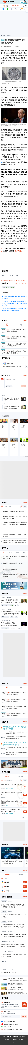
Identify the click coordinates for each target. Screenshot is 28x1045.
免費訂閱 (24, 1016)
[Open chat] (25, 9)
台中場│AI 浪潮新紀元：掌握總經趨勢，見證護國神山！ (16, 331)
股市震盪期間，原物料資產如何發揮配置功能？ (4, 426)
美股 (4, 35)
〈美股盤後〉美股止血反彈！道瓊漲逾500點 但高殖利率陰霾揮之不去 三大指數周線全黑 (23, 426)
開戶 (25, 786)
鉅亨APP (9, 1037)
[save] (20, 9)
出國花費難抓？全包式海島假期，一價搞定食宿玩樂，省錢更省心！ (13, 445)
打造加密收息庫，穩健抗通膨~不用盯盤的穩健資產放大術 (16, 345)
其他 (7, 805)
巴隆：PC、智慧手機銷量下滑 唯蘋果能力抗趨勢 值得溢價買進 (12, 399)
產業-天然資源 (9, 814)
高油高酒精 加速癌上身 (4, 445)
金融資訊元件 (14, 1040)
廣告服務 (7, 1040)
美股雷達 (9, 35)
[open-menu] (1, 5)
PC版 (4, 1037)
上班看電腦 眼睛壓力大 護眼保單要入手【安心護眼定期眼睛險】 (14, 426)
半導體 (7, 891)
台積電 (7, 886)
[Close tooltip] (23, 12)
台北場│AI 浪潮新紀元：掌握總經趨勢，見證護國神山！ (16, 338)
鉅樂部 (19, 1037)
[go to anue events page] (21, 6)
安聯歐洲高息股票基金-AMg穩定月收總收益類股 (11, 802)
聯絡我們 (21, 1040)
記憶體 (7, 882)
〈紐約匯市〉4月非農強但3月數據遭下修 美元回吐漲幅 (11, 407)
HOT (8, 330)
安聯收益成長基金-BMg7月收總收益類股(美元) (11, 785)
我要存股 (24, 283)
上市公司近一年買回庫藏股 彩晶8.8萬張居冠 (14, 301)
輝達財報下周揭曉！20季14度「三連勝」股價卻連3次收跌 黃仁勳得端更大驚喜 (23, 445)
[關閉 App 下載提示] (1, 2)
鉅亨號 (14, 1037)
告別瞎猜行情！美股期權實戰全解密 (14, 248)
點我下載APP (19, 251)
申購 (25, 795)
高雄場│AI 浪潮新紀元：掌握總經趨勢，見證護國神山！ (16, 352)
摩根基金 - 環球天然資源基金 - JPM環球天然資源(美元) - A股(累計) (11, 810)
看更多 (24, 320)
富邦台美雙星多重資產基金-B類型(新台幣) (11, 793)
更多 (25, 506)
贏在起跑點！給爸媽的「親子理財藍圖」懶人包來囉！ (14, 280)
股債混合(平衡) (9, 788)
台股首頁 (17, 283)
